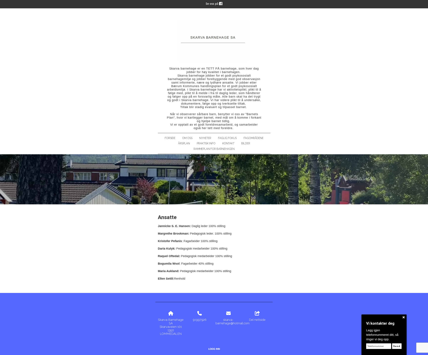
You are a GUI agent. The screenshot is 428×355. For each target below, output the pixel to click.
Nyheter (205, 138)
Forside (170, 138)
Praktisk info (206, 143)
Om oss (187, 138)
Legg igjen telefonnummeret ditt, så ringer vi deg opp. (382, 335)
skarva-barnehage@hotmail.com (232, 321)
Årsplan (184, 143)
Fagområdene (253, 138)
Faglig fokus (227, 138)
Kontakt (228, 143)
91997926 (199, 319)
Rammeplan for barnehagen (214, 148)
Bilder (245, 143)
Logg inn (214, 348)
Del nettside (257, 319)
